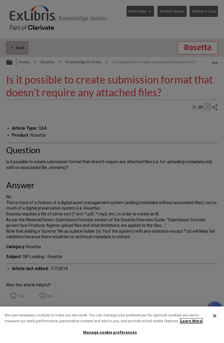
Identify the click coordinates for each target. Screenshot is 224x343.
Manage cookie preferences (110, 332)
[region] (112, 325)
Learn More (191, 321)
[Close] (214, 315)
